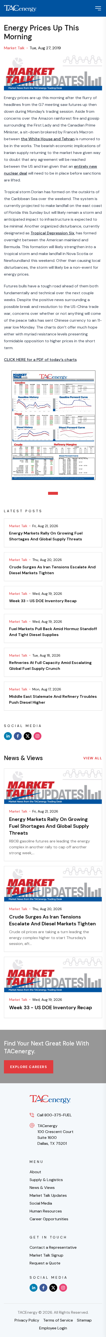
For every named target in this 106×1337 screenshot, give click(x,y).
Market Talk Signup (46, 1255)
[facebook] (18, 736)
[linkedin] (8, 736)
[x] (28, 736)
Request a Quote (45, 1263)
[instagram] (37, 736)
